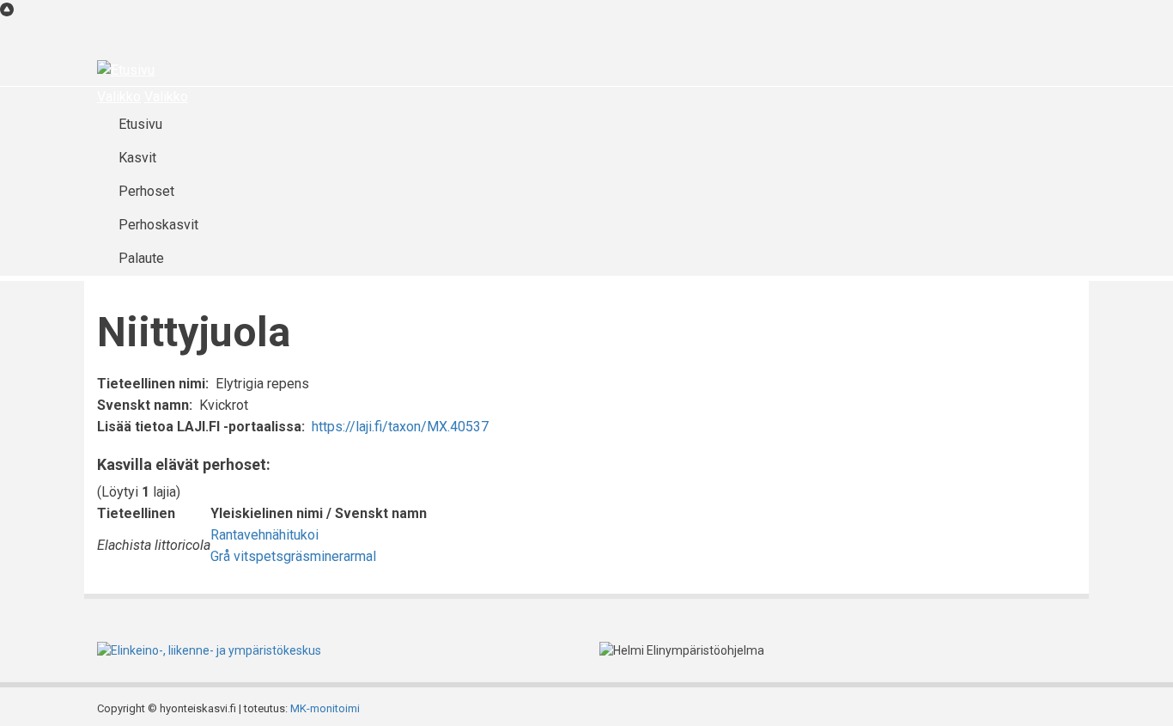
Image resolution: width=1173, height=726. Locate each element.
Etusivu (140, 124)
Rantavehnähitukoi (264, 535)
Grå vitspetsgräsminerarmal (293, 556)
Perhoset (146, 191)
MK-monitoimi (325, 708)
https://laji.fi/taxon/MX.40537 (400, 426)
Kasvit (137, 157)
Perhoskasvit (158, 225)
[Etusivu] (126, 70)
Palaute (141, 258)
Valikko (119, 96)
